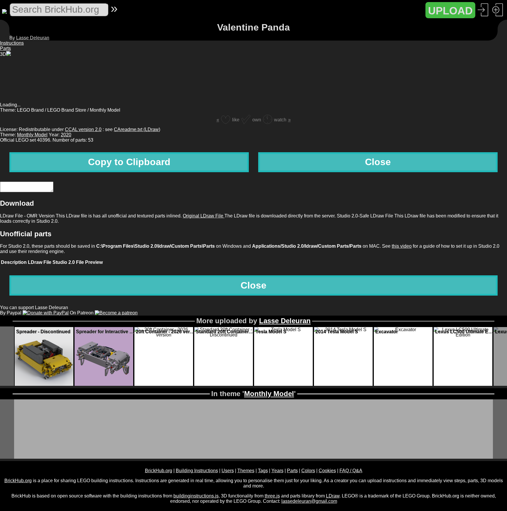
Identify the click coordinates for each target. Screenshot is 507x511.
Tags (263, 470)
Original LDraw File (203, 215)
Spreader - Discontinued (43, 331)
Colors (308, 470)
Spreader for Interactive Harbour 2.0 (105, 331)
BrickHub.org (158, 470)
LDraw (332, 495)
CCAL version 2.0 (83, 129)
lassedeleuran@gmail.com (309, 501)
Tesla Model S (271, 331)
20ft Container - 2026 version (165, 331)
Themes (245, 470)
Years (277, 470)
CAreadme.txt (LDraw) (137, 129)
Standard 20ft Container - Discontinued (225, 331)
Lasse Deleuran (32, 37)
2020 (66, 134)
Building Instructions (197, 470)
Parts (292, 470)
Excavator (386, 331)
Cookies (327, 470)
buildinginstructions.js (196, 495)
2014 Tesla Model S (336, 331)
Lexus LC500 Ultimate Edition (464, 331)
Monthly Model (32, 134)
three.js (272, 495)
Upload (450, 11)
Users (228, 470)
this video (402, 246)
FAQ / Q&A (350, 470)
